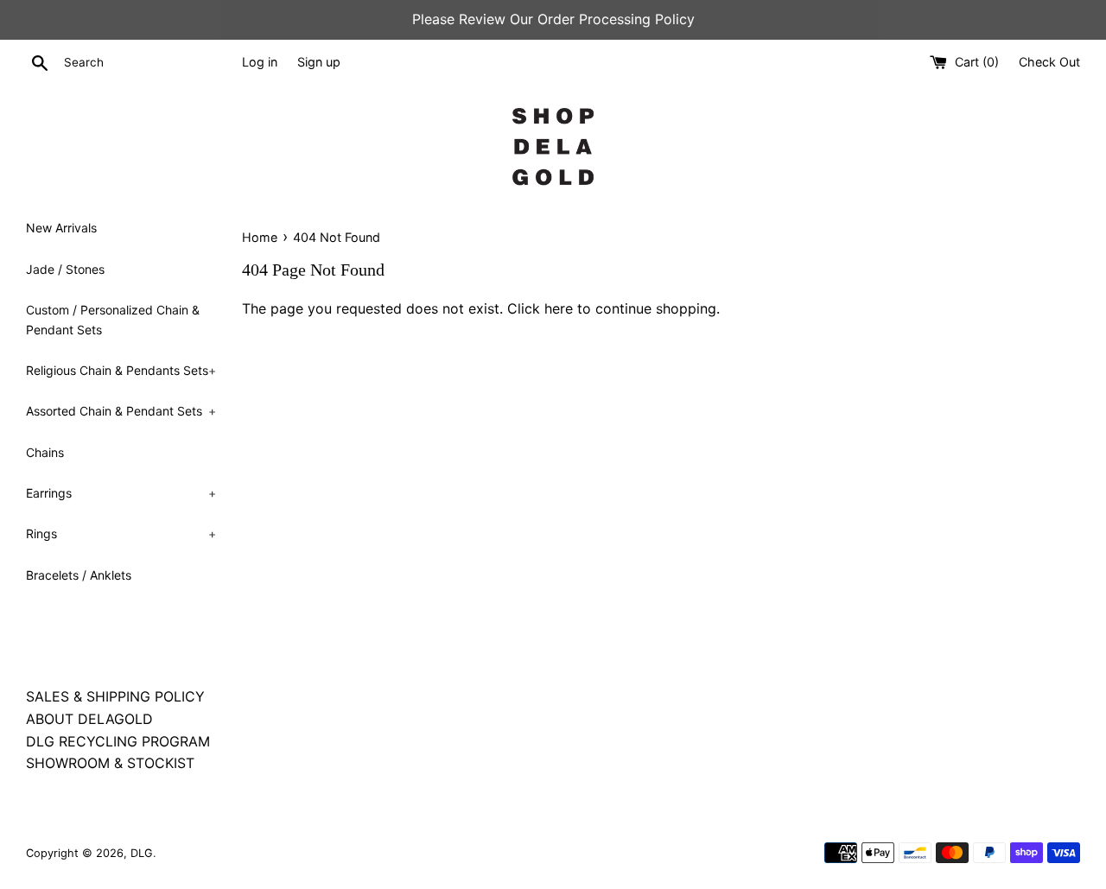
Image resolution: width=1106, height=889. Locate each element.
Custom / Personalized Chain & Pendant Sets (113, 319)
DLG (141, 853)
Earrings (121, 493)
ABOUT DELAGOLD (89, 718)
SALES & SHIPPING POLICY (115, 696)
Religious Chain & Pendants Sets (121, 370)
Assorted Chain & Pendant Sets (121, 410)
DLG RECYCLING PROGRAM (118, 741)
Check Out (1049, 61)
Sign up (318, 61)
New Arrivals (61, 227)
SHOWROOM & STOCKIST (110, 763)
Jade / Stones (65, 269)
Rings (121, 533)
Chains (45, 452)
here (558, 308)
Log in (259, 61)
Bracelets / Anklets (78, 575)
